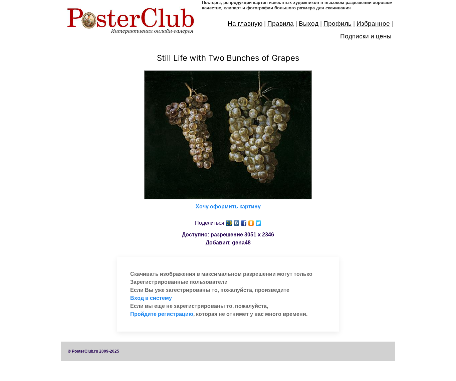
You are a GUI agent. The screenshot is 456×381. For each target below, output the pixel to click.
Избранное (373, 23)
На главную (245, 23)
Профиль (337, 23)
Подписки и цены (366, 36)
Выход (308, 23)
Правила (280, 23)
